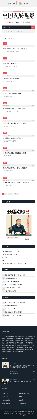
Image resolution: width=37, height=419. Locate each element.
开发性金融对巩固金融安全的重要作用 (13, 138)
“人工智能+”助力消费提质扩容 (11, 78)
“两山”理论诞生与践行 (10, 291)
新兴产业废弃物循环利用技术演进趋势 (18, 4)
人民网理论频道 (22, 403)
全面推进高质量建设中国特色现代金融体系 (14, 153)
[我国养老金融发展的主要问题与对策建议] (18, 104)
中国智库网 (5, 396)
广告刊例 (22, 22)
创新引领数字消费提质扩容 (10, 63)
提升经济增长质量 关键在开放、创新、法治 (21, 381)
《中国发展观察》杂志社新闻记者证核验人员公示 (14, 263)
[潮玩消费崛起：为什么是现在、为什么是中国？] (18, 44)
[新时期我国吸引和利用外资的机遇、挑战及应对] (18, 178)
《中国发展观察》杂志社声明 (9, 254)
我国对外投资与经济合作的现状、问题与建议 (15, 168)
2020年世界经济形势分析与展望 (13, 287)
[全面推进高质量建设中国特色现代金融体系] (18, 148)
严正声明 (4, 257)
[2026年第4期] (18, 224)
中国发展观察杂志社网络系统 (24, 411)
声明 (3, 260)
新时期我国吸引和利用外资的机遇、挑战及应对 (16, 182)
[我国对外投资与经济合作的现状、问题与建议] (18, 163)
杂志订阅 (16, 22)
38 (15, 194)
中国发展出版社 (6, 400)
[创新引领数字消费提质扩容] (18, 59)
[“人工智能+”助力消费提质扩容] (18, 74)
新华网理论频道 (6, 403)
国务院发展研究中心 (23, 393)
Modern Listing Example (11, 278)
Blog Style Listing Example (12, 281)
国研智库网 (21, 400)
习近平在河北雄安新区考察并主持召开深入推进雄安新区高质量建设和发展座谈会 (22, 366)
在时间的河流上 (14, 373)
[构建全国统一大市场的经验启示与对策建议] (18, 119)
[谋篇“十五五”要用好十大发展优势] (18, 89)
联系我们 (27, 22)
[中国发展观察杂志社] (18, 14)
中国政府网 (5, 393)
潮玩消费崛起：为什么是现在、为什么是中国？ (16, 48)
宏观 (5, 43)
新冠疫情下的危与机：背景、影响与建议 (15, 275)
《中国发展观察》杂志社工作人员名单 (11, 251)
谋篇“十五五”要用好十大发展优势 (12, 93)
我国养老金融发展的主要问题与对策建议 (14, 108)
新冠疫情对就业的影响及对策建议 (13, 284)
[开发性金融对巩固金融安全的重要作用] (18, 134)
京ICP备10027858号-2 (19, 413)
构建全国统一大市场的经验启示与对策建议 (14, 123)
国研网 (20, 396)
